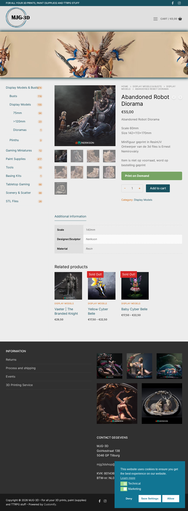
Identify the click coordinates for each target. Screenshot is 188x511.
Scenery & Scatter (18, 192)
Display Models (143, 199)
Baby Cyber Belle (134, 309)
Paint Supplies (16, 159)
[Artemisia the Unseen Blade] (180, 98)
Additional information (70, 216)
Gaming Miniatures (19, 150)
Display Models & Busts (147, 86)
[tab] (70, 216)
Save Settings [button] (149, 498)
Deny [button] (129, 498)
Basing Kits (13, 176)
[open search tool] (94, 54)
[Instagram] (179, 3)
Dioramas (19, 130)
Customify (50, 504)
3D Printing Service (19, 385)
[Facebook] (173, 3)
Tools (9, 167)
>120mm (19, 121)
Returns (11, 359)
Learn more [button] (127, 478)
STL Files (12, 201)
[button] (123, 484)
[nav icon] (155, 19)
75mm (17, 113)
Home (124, 86)
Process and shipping (21, 368)
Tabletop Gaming (18, 184)
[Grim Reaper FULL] (174, 98)
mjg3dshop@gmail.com (113, 464)
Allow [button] (170, 498)
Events (10, 376)
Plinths (14, 140)
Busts (13, 96)
